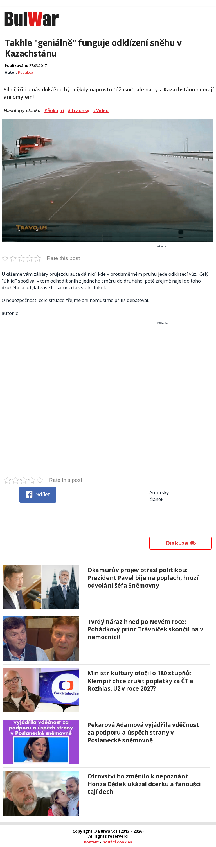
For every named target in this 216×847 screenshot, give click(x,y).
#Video (101, 110)
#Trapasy (78, 110)
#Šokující (54, 110)
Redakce (25, 72)
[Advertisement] (108, 400)
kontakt (91, 842)
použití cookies (117, 842)
